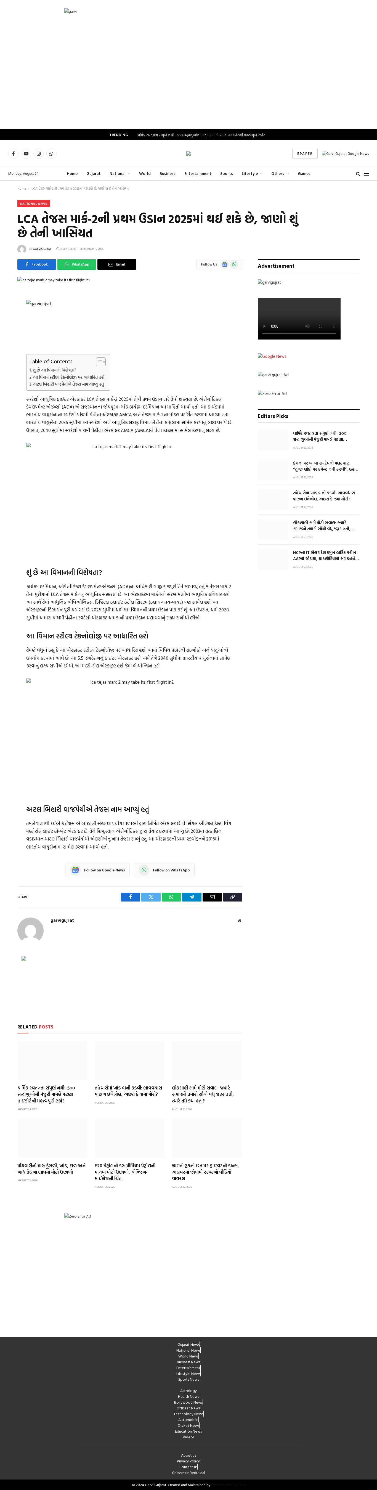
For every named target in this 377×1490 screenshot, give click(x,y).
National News (33, 203)
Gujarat (93, 173)
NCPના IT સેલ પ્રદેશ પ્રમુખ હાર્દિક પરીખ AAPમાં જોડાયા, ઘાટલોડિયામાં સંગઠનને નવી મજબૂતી (324, 555)
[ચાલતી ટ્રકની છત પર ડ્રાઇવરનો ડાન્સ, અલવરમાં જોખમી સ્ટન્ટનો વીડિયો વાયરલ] (207, 1138)
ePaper (305, 153)
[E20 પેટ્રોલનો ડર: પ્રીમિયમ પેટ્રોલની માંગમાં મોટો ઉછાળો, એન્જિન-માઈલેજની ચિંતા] (130, 1138)
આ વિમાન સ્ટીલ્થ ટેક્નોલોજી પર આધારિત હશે (68, 377)
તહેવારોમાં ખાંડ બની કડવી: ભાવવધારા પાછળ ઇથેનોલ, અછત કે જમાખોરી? (128, 1091)
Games (304, 173)
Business (168, 173)
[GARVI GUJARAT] (188, 153)
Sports (226, 173)
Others (277, 173)
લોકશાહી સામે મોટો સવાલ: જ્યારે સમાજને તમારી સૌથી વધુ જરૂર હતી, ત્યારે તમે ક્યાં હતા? (203, 1094)
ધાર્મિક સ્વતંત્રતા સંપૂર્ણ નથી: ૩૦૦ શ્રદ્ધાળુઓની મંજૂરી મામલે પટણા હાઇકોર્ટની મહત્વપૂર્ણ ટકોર (201, 134)
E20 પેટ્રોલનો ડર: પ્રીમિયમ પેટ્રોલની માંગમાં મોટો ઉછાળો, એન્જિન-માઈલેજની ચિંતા (125, 1171)
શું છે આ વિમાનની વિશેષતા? (54, 370)
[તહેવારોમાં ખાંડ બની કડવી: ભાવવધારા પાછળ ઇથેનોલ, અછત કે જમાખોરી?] (130, 1060)
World (145, 173)
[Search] (358, 174)
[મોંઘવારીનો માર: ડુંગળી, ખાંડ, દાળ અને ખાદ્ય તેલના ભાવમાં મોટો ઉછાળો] (52, 1138)
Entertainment (197, 173)
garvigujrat (42, 249)
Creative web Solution (228, 1485)
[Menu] (366, 174)
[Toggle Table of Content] (98, 362)
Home (72, 173)
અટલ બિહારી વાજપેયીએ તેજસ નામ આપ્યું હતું (68, 384)
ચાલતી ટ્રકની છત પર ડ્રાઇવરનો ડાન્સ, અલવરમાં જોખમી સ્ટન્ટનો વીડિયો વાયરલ (205, 1171)
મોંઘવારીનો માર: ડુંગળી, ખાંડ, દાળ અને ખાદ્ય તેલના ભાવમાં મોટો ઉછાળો (51, 1168)
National (118, 173)
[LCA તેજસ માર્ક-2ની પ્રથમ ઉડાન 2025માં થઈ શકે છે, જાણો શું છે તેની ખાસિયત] (53, 280)
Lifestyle (250, 173)
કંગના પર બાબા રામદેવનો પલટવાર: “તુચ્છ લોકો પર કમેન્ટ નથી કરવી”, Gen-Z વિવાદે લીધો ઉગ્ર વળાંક (326, 466)
